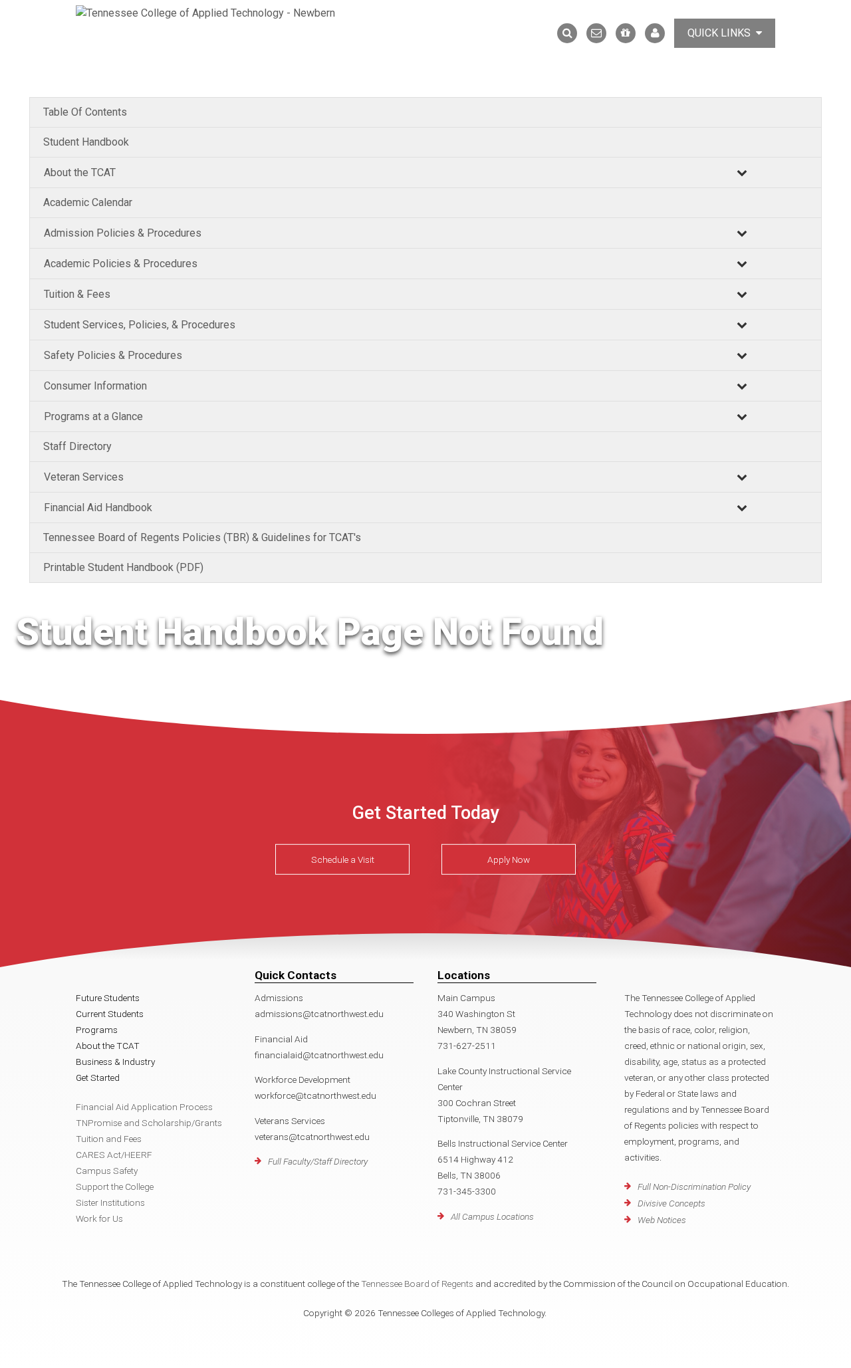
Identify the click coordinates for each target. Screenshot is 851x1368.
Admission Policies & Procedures (122, 233)
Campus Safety (107, 1170)
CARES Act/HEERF (114, 1154)
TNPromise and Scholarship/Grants (149, 1122)
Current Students (110, 1013)
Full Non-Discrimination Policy (694, 1186)
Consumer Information (95, 386)
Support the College (115, 1186)
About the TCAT (80, 172)
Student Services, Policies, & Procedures (139, 324)
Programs (97, 1029)
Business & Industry (115, 1061)
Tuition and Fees (109, 1138)
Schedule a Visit (342, 859)
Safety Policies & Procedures (113, 355)
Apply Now (508, 859)
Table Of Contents (85, 112)
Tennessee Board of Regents (417, 1283)
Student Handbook (86, 142)
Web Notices (662, 1219)
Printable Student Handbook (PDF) (123, 567)
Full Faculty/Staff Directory (318, 1161)
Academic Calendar (87, 202)
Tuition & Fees (77, 294)
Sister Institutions (110, 1202)
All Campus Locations (492, 1216)
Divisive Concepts (671, 1203)
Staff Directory (77, 446)
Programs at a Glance (93, 416)
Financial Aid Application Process (144, 1106)
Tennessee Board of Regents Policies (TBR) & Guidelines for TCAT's (202, 537)
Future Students (108, 997)
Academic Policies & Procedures (120, 263)
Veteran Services (84, 477)
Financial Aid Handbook (98, 507)
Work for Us (99, 1218)
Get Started (98, 1077)
